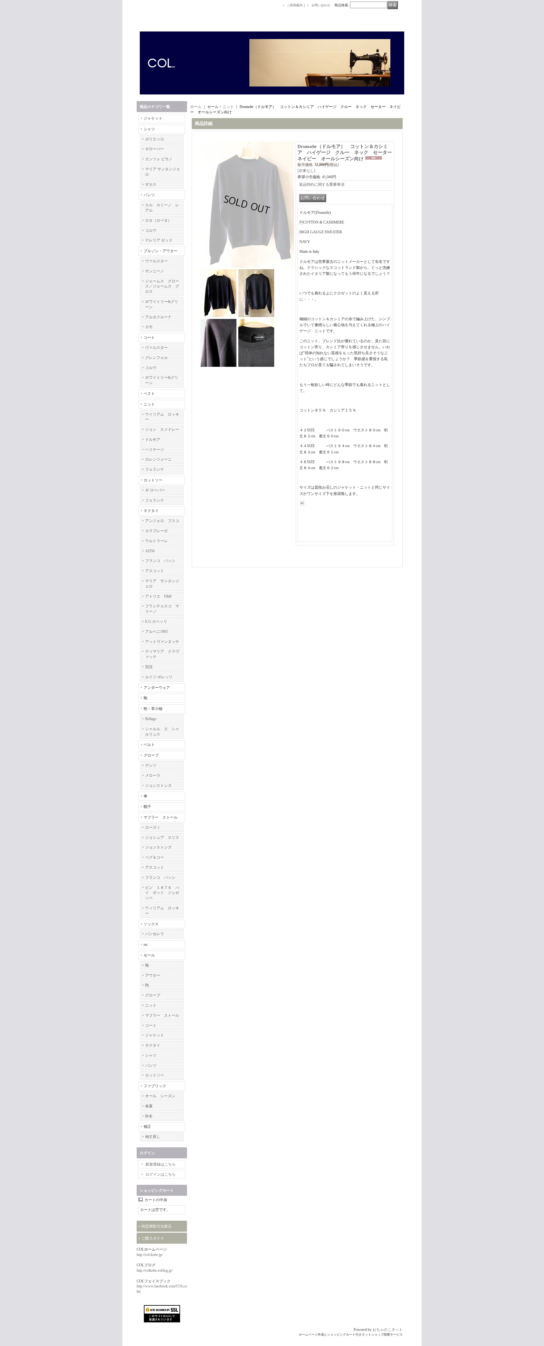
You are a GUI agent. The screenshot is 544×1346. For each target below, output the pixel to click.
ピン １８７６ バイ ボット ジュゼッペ (162, 892)
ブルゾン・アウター (161, 251)
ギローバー (154, 149)
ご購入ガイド (152, 1238)
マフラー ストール (161, 817)
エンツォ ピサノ (159, 159)
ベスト (149, 393)
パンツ (149, 195)
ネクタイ (151, 510)
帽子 (147, 806)
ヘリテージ (154, 449)
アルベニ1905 (156, 631)
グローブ (151, 755)
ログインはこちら (160, 1174)
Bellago (150, 719)
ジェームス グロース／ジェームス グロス (162, 286)
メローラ (152, 775)
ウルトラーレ (156, 541)
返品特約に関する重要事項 (321, 184)
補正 (147, 1126)
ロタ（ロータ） (158, 220)
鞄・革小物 (153, 709)
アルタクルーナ (158, 317)
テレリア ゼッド (159, 240)
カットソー (153, 480)
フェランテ (154, 469)
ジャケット (153, 118)
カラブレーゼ (156, 531)
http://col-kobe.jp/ (150, 1254)
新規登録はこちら (160, 1164)
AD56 (150, 551)
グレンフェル (156, 357)
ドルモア (152, 439)
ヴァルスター (156, 261)
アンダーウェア (157, 687)
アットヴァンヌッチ (162, 641)
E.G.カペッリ (156, 621)
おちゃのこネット (387, 1329)
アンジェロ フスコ (162, 521)
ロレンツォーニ (158, 459)
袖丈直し (152, 1136)
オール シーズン (160, 1096)
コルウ (150, 230)
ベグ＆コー (154, 857)
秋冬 (149, 1116)
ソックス (151, 924)
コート (149, 337)
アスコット (154, 571)
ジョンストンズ (158, 785)
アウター (152, 975)
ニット (149, 404)
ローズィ (152, 827)
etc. (146, 944)
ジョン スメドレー (162, 429)
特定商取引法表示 (156, 1226)
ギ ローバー (155, 490)
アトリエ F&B (158, 596)
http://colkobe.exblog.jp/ (155, 1270)
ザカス (150, 184)
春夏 (149, 1106)
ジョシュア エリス (162, 837)
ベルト (149, 744)
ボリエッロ (154, 139)
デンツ (150, 765)
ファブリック (155, 1086)
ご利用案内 (295, 5)
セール (149, 955)
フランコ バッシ (160, 561)
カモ (149, 327)
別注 (149, 667)
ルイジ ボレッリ (159, 677)
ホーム (195, 107)
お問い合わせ (320, 5)
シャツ (149, 129)
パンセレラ (154, 934)
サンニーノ (154, 271)
